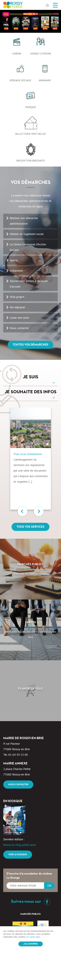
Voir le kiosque (17, 854)
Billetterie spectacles (30, 133)
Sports (14, 260)
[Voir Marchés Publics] (30, 569)
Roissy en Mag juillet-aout (19, 845)
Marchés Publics (30, 914)
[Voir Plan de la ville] (30, 690)
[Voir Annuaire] (44, 70)
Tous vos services (30, 526)
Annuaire (45, 80)
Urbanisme (16, 270)
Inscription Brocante (30, 160)
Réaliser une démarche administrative (24, 220)
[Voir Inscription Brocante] (30, 150)
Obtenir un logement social (27, 234)
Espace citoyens (40, 53)
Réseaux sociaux (20, 80)
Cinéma (16, 53)
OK (49, 885)
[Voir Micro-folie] (30, 21)
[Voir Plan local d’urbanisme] (30, 428)
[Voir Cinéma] (16, 43)
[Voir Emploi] (30, 629)
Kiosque (30, 107)
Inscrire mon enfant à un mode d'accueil (29, 283)
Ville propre (17, 297)
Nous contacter (19, 328)
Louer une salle (19, 317)
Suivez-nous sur (26, 901)
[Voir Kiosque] (30, 97)
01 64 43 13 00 (18, 754)
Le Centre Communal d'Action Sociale (28, 247)
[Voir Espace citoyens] (40, 43)
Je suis (30, 377)
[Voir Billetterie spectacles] (30, 123)
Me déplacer (17, 307)
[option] (30, 21)
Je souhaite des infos (30, 392)
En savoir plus (33, 936)
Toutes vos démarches (30, 344)
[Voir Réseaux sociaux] (20, 70)
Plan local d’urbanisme (28, 454)
